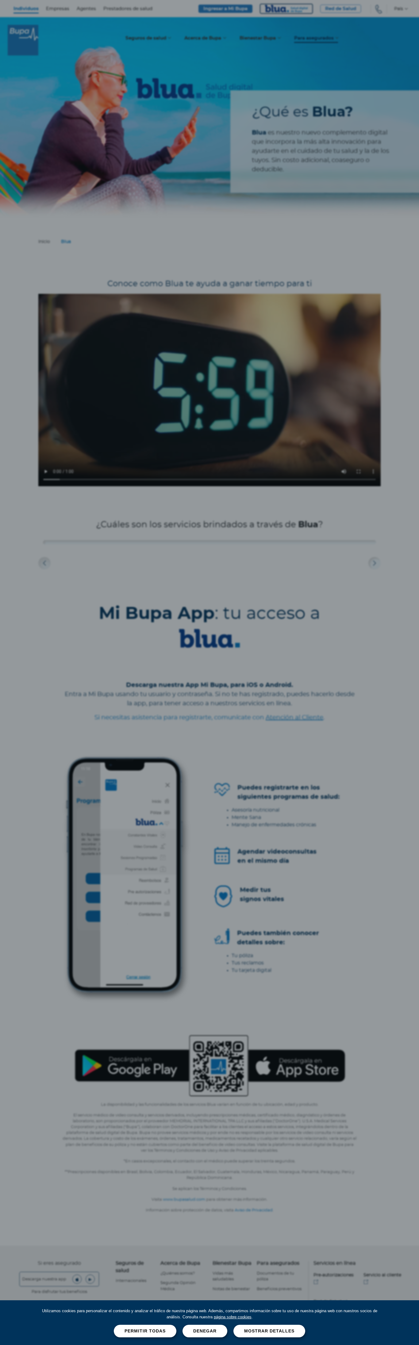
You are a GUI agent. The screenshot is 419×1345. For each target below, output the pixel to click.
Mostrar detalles (269, 1330)
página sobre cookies (233, 1317)
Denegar (205, 1330)
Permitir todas (145, 1330)
